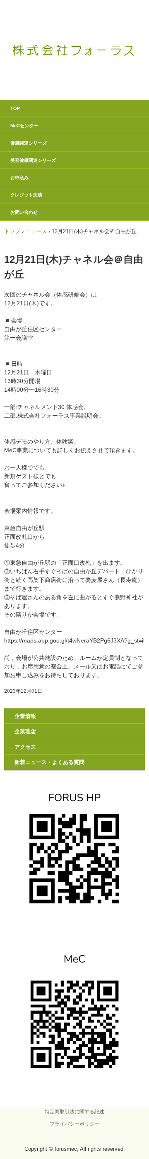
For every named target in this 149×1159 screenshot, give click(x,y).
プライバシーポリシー (74, 1124)
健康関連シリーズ (28, 142)
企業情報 (25, 716)
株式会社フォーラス (74, 32)
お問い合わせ (24, 212)
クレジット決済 (26, 194)
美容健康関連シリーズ (33, 160)
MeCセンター (24, 125)
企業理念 (25, 731)
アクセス (25, 747)
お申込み (19, 177)
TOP (15, 108)
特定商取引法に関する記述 (74, 1112)
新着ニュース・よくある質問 (49, 762)
